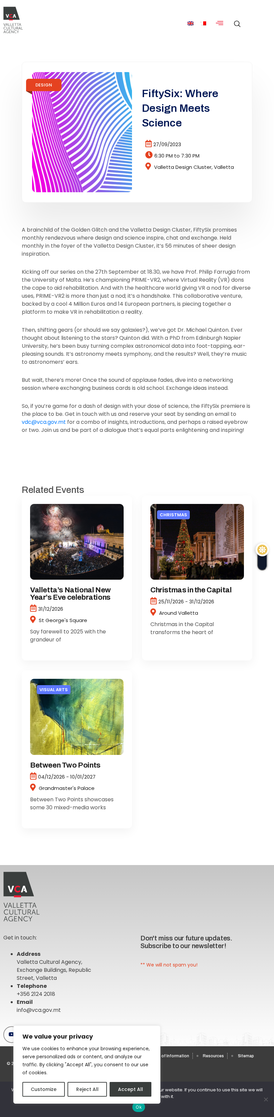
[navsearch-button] (236, 20)
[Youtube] (11, 1034)
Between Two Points (65, 765)
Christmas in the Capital (191, 590)
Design (43, 85)
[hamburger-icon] (219, 23)
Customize (43, 1089)
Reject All (87, 1089)
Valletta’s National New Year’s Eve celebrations (70, 593)
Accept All (130, 1089)
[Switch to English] (190, 23)
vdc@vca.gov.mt (44, 422)
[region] (86, 1065)
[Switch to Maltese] (203, 23)
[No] (265, 1099)
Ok (139, 1107)
